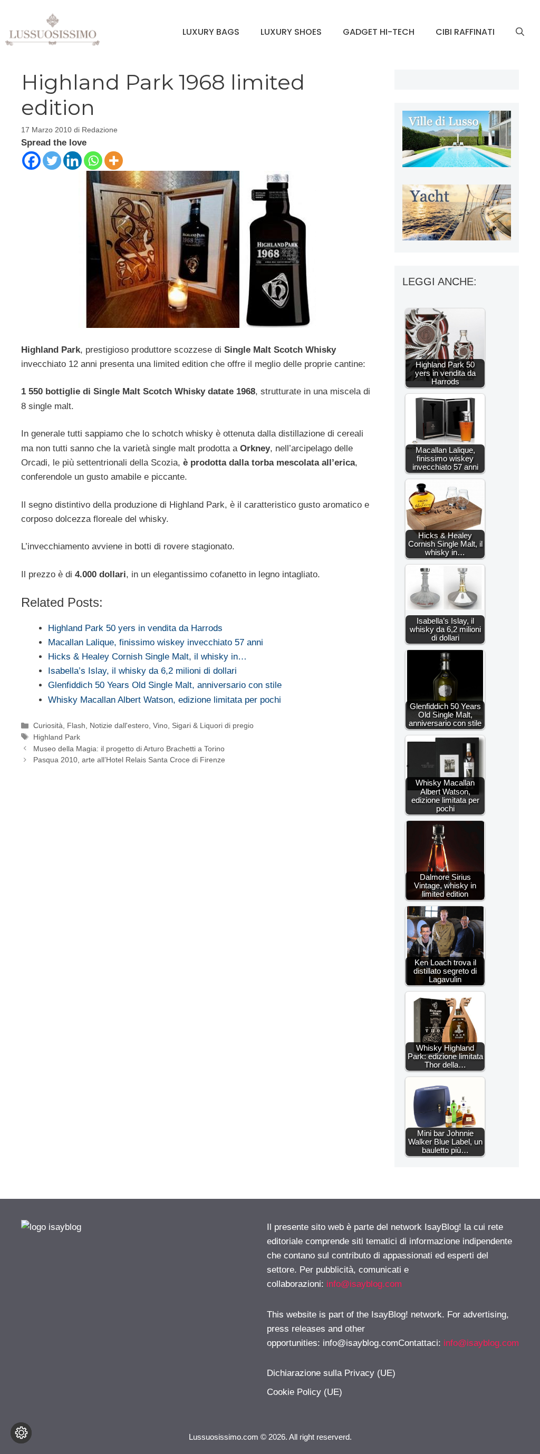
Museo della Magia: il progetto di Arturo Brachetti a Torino (129, 748)
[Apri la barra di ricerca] (520, 32)
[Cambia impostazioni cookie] (21, 1432)
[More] (113, 160)
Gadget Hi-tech (378, 32)
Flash (76, 725)
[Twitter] (52, 160)
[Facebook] (31, 160)
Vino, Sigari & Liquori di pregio (203, 725)
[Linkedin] (72, 160)
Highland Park (56, 737)
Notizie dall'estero (119, 725)
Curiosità (48, 725)
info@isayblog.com (364, 1284)
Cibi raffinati (465, 32)
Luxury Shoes (291, 32)
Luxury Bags (210, 32)
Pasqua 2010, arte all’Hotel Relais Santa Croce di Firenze (129, 759)
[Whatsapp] (93, 160)
